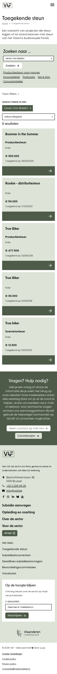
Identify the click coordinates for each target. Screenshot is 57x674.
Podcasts (29, 77)
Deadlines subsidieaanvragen (22, 561)
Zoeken (10, 65)
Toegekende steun (14, 549)
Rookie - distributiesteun (22, 183)
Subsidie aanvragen (16, 505)
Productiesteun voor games (21, 72)
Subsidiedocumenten (16, 555)
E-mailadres (12, 601)
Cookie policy (9, 658)
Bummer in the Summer (21, 134)
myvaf (8, 533)
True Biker (12, 228)
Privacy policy (9, 663)
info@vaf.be (14, 491)
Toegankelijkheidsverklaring (16, 668)
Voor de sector (12, 526)
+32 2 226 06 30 (16, 486)
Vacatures (9, 573)
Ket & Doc (44, 77)
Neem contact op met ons (26, 428)
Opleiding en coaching (18, 512)
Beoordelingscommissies (19, 567)
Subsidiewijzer (26, 436)
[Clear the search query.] (51, 58)
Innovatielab (11, 77)
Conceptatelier (13, 81)
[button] (52, 5)
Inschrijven (15, 615)
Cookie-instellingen (12, 653)
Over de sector (12, 519)
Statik (42, 647)
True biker (12, 323)
